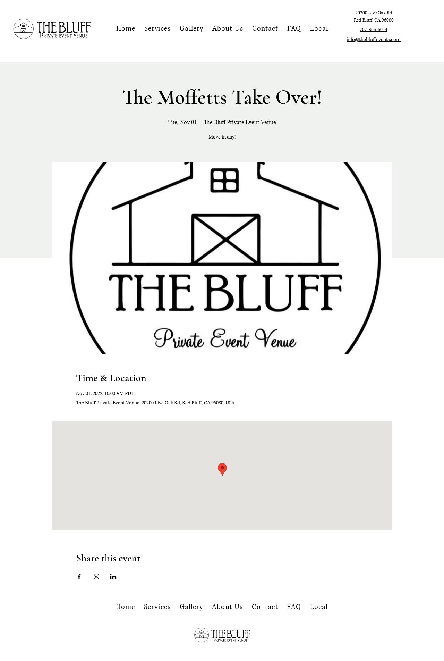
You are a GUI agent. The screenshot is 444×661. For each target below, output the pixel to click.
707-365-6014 (373, 29)
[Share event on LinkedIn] (113, 576)
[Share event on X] (96, 576)
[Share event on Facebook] (79, 576)
